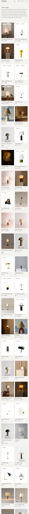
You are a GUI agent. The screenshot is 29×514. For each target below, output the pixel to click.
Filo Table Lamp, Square (20, 293)
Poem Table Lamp (18, 102)
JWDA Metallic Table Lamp (6, 39)
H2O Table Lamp (4, 356)
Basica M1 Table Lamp (19, 504)
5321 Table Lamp (4, 273)
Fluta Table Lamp (18, 398)
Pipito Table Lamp (18, 229)
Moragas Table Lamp (5, 504)
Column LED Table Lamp (6, 81)
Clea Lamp (17, 440)
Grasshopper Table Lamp (6, 483)
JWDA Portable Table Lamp (20, 166)
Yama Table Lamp (18, 462)
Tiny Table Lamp (4, 462)
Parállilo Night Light (19, 273)
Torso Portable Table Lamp (6, 293)
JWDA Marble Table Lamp (6, 102)
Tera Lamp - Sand (18, 250)
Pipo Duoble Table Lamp (6, 398)
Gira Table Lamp (18, 208)
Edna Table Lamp (4, 166)
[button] (15, 1)
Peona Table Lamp (5, 187)
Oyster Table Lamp (5, 208)
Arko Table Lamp (18, 187)
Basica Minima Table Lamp (6, 314)
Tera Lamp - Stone (5, 377)
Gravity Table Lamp (19, 143)
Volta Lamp (17, 335)
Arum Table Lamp (5, 419)
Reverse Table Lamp (19, 81)
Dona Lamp (3, 122)
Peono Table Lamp (5, 60)
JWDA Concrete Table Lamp (21, 39)
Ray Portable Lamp (19, 314)
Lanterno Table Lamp (5, 335)
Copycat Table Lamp (19, 419)
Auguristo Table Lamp (19, 377)
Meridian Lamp (18, 483)
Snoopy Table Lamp (19, 356)
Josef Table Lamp (4, 229)
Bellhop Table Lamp (19, 60)
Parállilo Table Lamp (19, 122)
